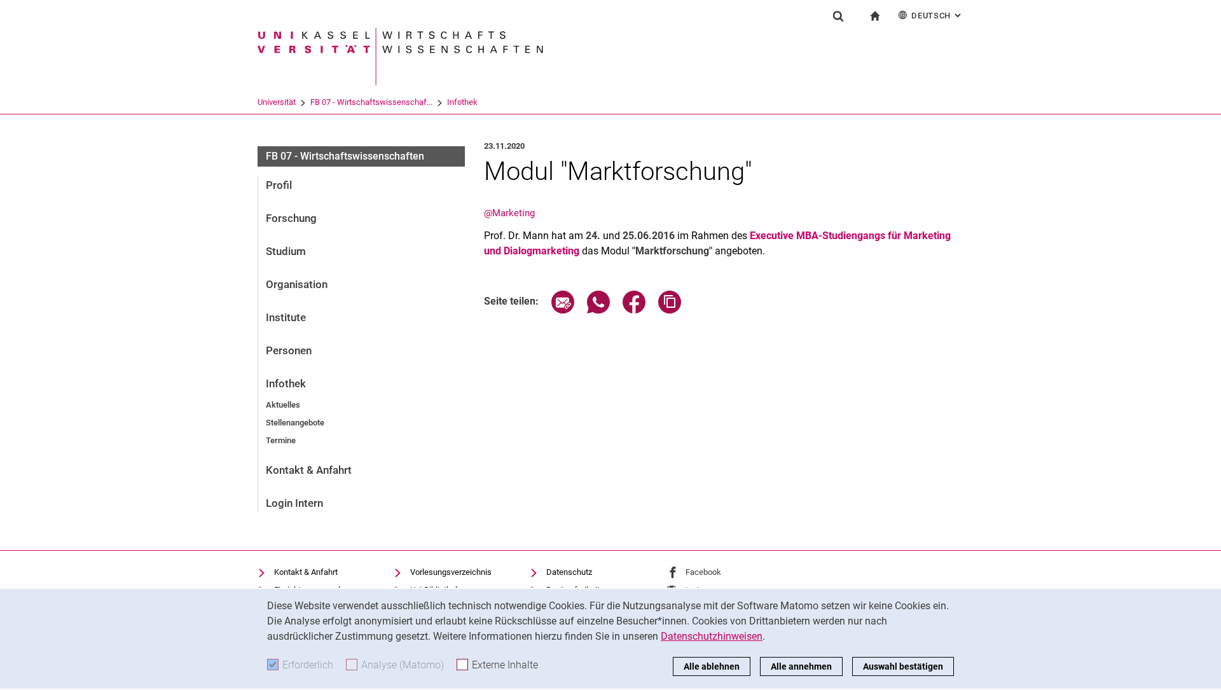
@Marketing (509, 213)
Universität (277, 102)
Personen (289, 350)
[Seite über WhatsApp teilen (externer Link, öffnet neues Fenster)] (598, 310)
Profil (279, 185)
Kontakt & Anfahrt (309, 470)
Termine (281, 440)
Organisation (297, 284)
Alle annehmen (801, 666)
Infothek (462, 102)
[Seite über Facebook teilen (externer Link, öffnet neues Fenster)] (634, 310)
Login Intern (294, 503)
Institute (286, 317)
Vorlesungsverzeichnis (451, 572)
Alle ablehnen (712, 666)
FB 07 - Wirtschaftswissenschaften (345, 156)
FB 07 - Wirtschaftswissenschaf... (371, 102)
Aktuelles (283, 405)
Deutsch (937, 15)
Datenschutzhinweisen (711, 636)
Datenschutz (569, 572)
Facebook (703, 572)
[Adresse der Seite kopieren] (669, 310)
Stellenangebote (295, 422)
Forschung (291, 218)
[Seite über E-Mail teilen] (562, 310)
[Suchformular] (838, 16)
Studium (286, 251)
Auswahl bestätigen (903, 666)
